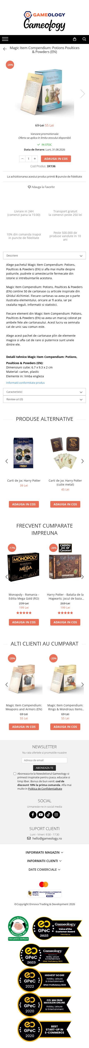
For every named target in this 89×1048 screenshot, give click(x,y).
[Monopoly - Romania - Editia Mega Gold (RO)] (23, 566)
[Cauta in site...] (84, 39)
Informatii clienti (43, 861)
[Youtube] (40, 814)
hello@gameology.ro (47, 838)
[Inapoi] (3, 49)
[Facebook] (32, 814)
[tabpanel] (44, 89)
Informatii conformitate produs (25, 383)
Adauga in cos (56, 159)
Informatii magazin (43, 852)
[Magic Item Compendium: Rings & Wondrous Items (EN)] (65, 677)
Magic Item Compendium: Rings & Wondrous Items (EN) (65, 707)
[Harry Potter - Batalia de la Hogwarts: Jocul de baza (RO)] (65, 566)
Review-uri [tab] (14, 399)
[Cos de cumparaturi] (74, 39)
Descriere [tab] (12, 255)
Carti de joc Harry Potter (24, 480)
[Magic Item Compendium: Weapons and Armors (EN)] (23, 677)
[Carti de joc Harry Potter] (23, 452)
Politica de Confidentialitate (45, 788)
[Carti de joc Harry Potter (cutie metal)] (65, 452)
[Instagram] (56, 814)
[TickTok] (48, 814)
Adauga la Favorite (43, 187)
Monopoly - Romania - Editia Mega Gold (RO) (24, 596)
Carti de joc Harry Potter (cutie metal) (65, 482)
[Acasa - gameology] (44, 15)
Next (82, 93)
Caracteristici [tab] (14, 392)
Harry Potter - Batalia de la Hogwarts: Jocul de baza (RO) (65, 596)
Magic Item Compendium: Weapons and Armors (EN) (24, 707)
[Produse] (5, 40)
